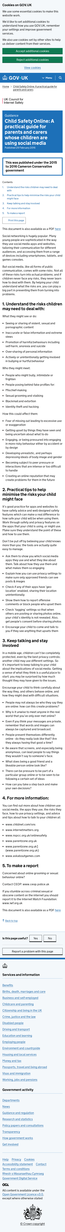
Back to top (11, 920)
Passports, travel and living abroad (24, 1067)
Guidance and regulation (18, 1113)
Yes (37, 938)
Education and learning (17, 1035)
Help (5, 1159)
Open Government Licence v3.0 (22, 1194)
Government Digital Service (19, 1178)
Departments (11, 1100)
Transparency (11, 1132)
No (52, 938)
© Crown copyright (32, 1224)
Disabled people (13, 1023)
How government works (17, 1138)
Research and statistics (17, 1119)
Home (5, 86)
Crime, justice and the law (19, 1016)
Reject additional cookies (32, 60)
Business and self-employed (20, 998)
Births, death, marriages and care (23, 991)
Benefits (7, 985)
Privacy (16, 1159)
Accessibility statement (17, 1164)
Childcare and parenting (18, 1004)
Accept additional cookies (32, 51)
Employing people (13, 1042)
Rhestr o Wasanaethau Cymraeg (23, 1173)
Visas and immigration (16, 1073)
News (6, 1106)
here (58, 229)
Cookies (29, 1159)
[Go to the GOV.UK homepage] (15, 78)
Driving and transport (16, 1029)
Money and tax (11, 1061)
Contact (41, 1164)
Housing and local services (19, 1054)
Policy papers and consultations (23, 1125)
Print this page (16, 220)
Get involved (10, 1144)
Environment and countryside (21, 1048)
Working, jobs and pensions (19, 1079)
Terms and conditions (16, 1169)
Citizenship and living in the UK (22, 1010)
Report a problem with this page (32, 951)
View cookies (32, 67)
